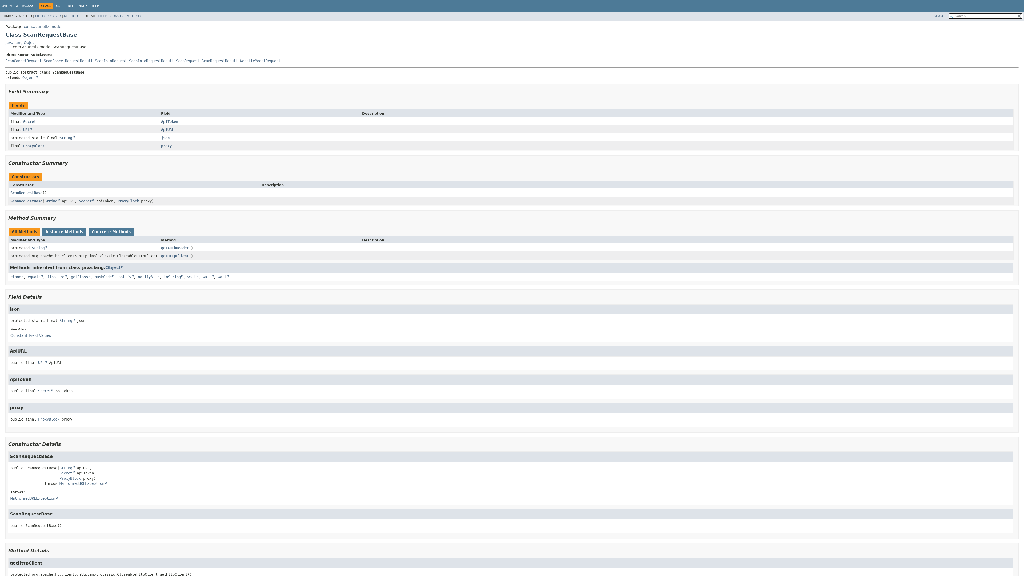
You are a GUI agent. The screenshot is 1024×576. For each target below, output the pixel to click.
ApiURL (167, 129)
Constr (54, 16)
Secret (29, 121)
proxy (166, 146)
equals (34, 277)
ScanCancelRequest (23, 61)
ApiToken (169, 121)
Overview (10, 6)
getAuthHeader (175, 248)
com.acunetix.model (43, 27)
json (165, 138)
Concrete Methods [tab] (111, 232)
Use (59, 6)
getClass (79, 277)
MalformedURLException (81, 483)
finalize (55, 277)
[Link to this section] (52, 91)
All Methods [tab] (24, 232)
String (65, 138)
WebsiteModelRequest (260, 61)
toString (172, 277)
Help (95, 6)
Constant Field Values (30, 335)
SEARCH (940, 16)
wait (191, 277)
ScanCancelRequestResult (68, 61)
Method (71, 16)
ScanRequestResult (220, 61)
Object (28, 77)
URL (26, 129)
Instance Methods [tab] (64, 232)
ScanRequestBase (26, 193)
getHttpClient (175, 256)
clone (15, 277)
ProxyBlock (34, 146)
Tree (70, 6)
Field (40, 16)
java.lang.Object (20, 43)
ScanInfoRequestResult (151, 61)
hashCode (103, 277)
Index (82, 6)
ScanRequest (187, 61)
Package (29, 6)
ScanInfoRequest (111, 61)
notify (124, 277)
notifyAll (147, 277)
